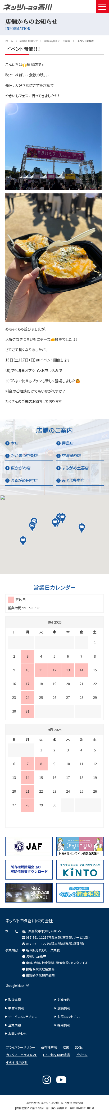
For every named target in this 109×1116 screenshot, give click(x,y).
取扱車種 (14, 999)
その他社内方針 (17, 1062)
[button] (55, 523)
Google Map (15, 985)
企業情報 (14, 1025)
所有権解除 (49, 1047)
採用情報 (63, 1025)
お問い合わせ (17, 1033)
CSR (66, 1047)
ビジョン (82, 1055)
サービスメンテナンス (22, 1016)
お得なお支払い (68, 1016)
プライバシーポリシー (20, 1047)
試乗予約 (63, 999)
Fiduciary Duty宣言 (56, 1055)
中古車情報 (16, 1008)
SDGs (79, 1047)
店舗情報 (63, 1008)
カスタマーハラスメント (21, 1055)
